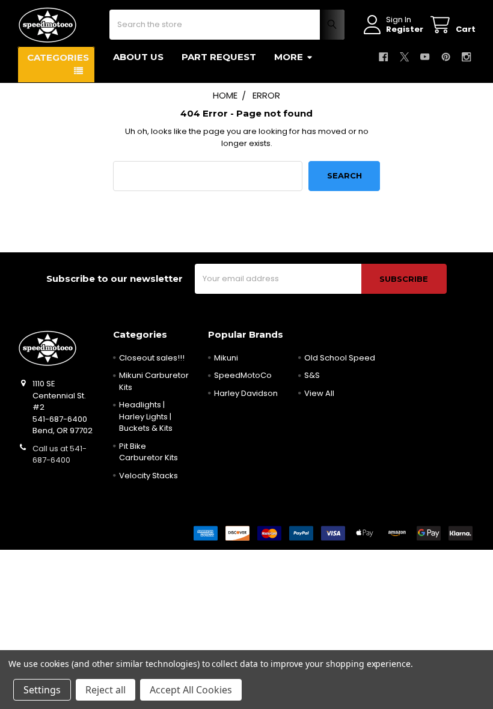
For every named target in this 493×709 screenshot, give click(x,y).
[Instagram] (466, 56)
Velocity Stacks (148, 475)
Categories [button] (58, 57)
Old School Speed (339, 358)
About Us (138, 56)
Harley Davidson (246, 393)
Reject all (105, 689)
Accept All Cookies (191, 689)
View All (319, 393)
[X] (404, 56)
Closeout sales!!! (152, 358)
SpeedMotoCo (243, 375)
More (288, 56)
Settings (42, 689)
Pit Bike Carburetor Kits (148, 452)
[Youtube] (424, 56)
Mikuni (226, 358)
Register (404, 29)
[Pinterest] (446, 56)
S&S (312, 375)
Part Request (219, 56)
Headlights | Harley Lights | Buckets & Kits (146, 416)
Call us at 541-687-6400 (59, 454)
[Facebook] (383, 56)
